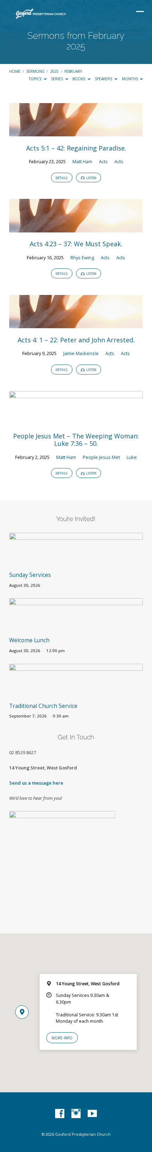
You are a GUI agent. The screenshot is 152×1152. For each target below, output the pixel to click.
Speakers (104, 78)
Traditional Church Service (43, 706)
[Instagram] (76, 1113)
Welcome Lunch (29, 640)
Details (61, 178)
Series (57, 78)
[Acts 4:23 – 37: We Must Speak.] (76, 228)
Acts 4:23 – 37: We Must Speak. (76, 244)
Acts (103, 161)
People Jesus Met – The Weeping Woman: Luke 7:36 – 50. (76, 440)
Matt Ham (82, 161)
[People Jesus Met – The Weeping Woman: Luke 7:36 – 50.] (76, 420)
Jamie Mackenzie (81, 353)
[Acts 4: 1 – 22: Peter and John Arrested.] (76, 324)
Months (130, 78)
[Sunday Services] (76, 562)
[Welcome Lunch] (76, 627)
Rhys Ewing (82, 257)
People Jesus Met (101, 457)
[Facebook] (59, 1113)
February (73, 71)
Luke (132, 457)
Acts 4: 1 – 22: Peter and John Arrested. (76, 340)
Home (15, 71)
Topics (35, 78)
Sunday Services (30, 575)
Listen (91, 178)
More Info (62, 1037)
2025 (54, 71)
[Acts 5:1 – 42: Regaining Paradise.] (76, 132)
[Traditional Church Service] (76, 693)
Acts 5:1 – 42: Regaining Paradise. (76, 148)
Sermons (35, 71)
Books (79, 78)
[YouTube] (92, 1113)
